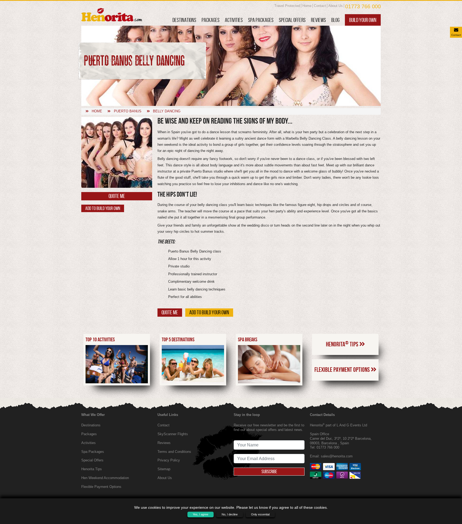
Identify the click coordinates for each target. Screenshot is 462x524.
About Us (335, 6)
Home (306, 6)
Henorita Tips (342, 344)
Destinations (184, 20)
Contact (320, 6)
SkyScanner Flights (172, 434)
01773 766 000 (363, 6)
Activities (234, 20)
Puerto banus (127, 111)
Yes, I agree (200, 514)
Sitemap (163, 469)
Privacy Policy (168, 460)
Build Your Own (362, 20)
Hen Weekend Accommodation (105, 478)
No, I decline (230, 514)
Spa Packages (261, 20)
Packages (211, 20)
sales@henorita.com (337, 456)
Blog (335, 20)
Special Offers (292, 20)
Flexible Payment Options (342, 369)
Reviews (318, 20)
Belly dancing (166, 111)
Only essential (260, 514)
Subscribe (269, 471)
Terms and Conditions (174, 452)
